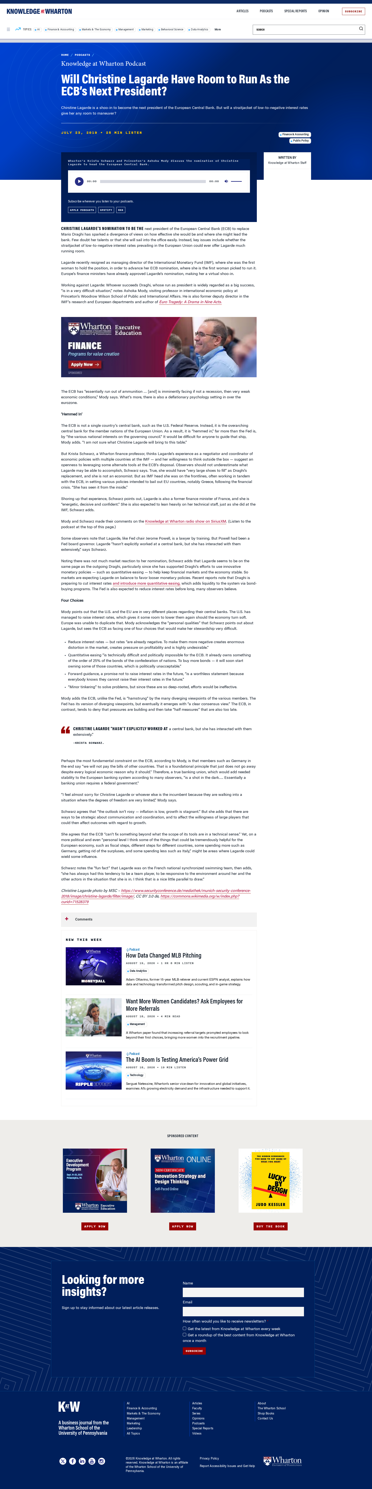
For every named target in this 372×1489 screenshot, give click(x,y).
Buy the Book (270, 1226)
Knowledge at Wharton (151, 1458)
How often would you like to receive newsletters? (225, 1322)
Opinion (323, 11)
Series (196, 1413)
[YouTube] (91, 1461)
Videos (197, 1433)
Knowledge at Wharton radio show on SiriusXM (185, 522)
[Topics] (18, 29)
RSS (120, 210)
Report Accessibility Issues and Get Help (227, 1466)
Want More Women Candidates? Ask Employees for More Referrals (184, 1005)
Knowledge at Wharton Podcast (103, 64)
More (218, 29)
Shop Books (266, 1413)
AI (38, 29)
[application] (159, 181)
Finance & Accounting (61, 29)
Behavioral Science (172, 29)
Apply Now (94, 1226)
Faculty (197, 1408)
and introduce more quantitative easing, (146, 584)
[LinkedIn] (82, 1461)
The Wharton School (272, 1408)
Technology (137, 1075)
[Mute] (227, 181)
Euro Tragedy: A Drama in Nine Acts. (190, 302)
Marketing (147, 29)
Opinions (198, 1418)
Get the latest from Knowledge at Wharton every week (234, 1329)
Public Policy (301, 141)
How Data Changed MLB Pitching (164, 956)
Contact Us (265, 1418)
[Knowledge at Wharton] (39, 11)
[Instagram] (101, 1461)
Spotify (106, 210)
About (262, 1403)
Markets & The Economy (96, 29)
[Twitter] (62, 1461)
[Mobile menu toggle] (8, 29)
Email (187, 1302)
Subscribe (353, 11)
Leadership (134, 1428)
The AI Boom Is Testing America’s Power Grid (177, 1060)
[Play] (79, 181)
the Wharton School (142, 1467)
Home (65, 55)
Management (126, 29)
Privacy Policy (209, 1458)
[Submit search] (361, 29)
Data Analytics (199, 29)
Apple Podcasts (82, 210)
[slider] (237, 181)
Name (188, 1284)
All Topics (133, 1433)
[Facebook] (72, 1461)
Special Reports (295, 11)
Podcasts (266, 11)
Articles (242, 11)
